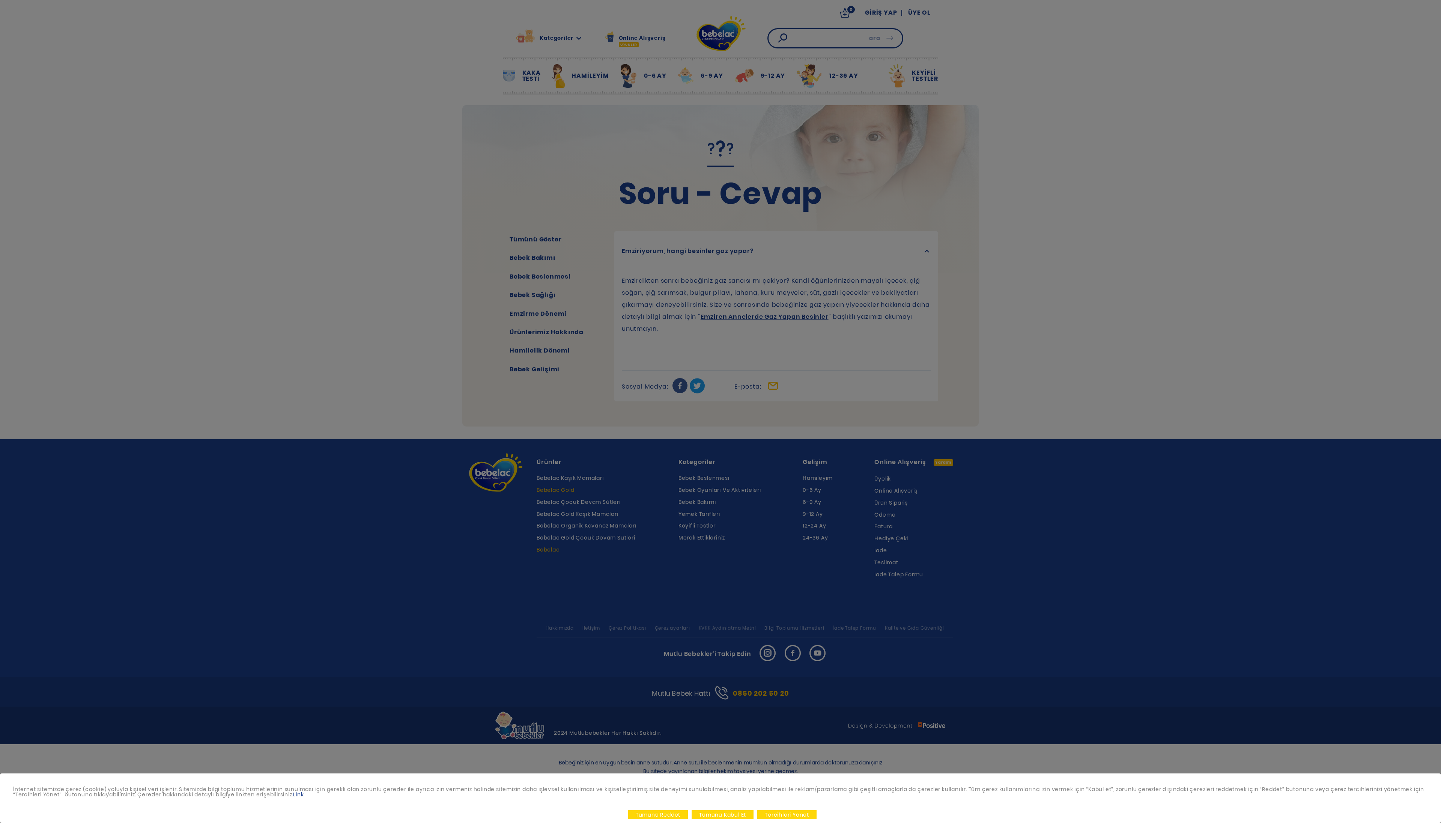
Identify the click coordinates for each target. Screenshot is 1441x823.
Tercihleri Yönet (787, 814)
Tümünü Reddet (658, 814)
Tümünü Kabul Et (722, 814)
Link (298, 794)
